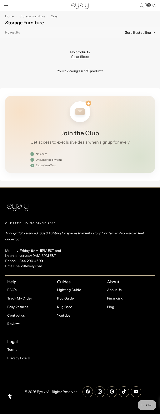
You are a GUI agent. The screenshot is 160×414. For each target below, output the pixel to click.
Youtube (63, 315)
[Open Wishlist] (154, 5)
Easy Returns (17, 307)
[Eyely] (80, 5)
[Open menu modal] (6, 5)
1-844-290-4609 (30, 261)
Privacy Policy (18, 358)
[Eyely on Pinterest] (112, 391)
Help (11, 282)
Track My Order (19, 298)
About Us (114, 290)
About (113, 282)
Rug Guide (65, 298)
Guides (64, 282)
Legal (12, 341)
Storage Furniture (32, 16)
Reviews (13, 324)
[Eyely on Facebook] (87, 391)
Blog (110, 307)
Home (9, 16)
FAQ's (12, 290)
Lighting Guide (69, 290)
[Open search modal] (142, 5)
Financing (115, 298)
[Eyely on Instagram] (100, 391)
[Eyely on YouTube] (136, 391)
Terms (12, 349)
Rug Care (64, 307)
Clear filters (80, 57)
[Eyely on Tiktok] (124, 391)
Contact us (16, 315)
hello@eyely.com (29, 266)
